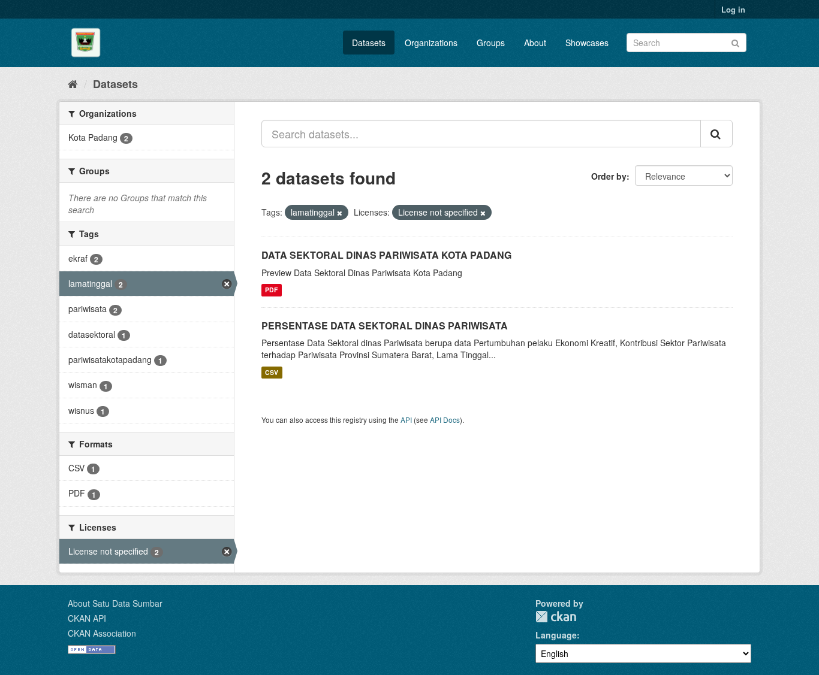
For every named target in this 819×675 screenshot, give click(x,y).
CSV (271, 372)
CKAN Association (102, 633)
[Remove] (339, 212)
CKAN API (87, 618)
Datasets (369, 43)
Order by (609, 176)
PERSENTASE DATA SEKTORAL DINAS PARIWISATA (384, 325)
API (406, 419)
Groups (491, 43)
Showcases (587, 43)
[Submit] (735, 42)
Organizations (431, 43)
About (535, 43)
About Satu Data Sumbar (115, 603)
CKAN (555, 616)
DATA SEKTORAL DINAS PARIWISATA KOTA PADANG (386, 255)
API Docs (445, 419)
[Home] (73, 83)
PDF (271, 290)
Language (556, 635)
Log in (733, 9)
